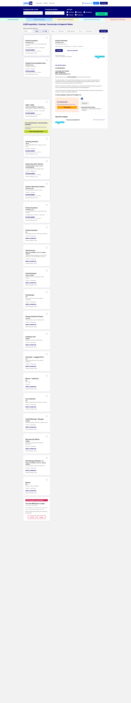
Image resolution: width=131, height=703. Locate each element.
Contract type (89, 31)
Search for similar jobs (72, 50)
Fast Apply (59, 50)
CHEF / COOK (29, 105)
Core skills (44, 31)
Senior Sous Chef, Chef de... (34, 164)
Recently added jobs (13, 19)
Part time (71, 12)
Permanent (89, 12)
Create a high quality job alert (36, 131)
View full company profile (99, 119)
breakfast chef (30, 337)
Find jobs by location (51, 9)
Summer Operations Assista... (35, 186)
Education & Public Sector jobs (92, 19)
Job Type (69, 9)
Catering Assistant (31, 141)
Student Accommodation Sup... (35, 63)
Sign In (96, 3)
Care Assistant (30, 399)
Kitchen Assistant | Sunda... (34, 316)
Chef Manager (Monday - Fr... (34, 461)
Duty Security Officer (32, 439)
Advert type (61, 31)
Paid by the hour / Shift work (117, 19)
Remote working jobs (39, 19)
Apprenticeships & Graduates (65, 19)
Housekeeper (29, 295)
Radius (37, 31)
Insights (45, 3)
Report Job (84, 103)
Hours (80, 31)
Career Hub (39, 3)
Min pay (53, 31)
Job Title (32, 517)
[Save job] (47, 38)
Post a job (51, 3)
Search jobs (101, 14)
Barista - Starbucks (32, 378)
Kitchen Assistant (31, 41)
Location (41, 517)
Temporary (80, 14)
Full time (79, 12)
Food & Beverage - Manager (34, 419)
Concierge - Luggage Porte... (35, 357)
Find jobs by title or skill (30, 9)
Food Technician (30, 273)
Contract (71, 14)
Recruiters (103, 3)
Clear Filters (103, 31)
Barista (27, 482)
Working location (71, 31)
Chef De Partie (30, 250)
